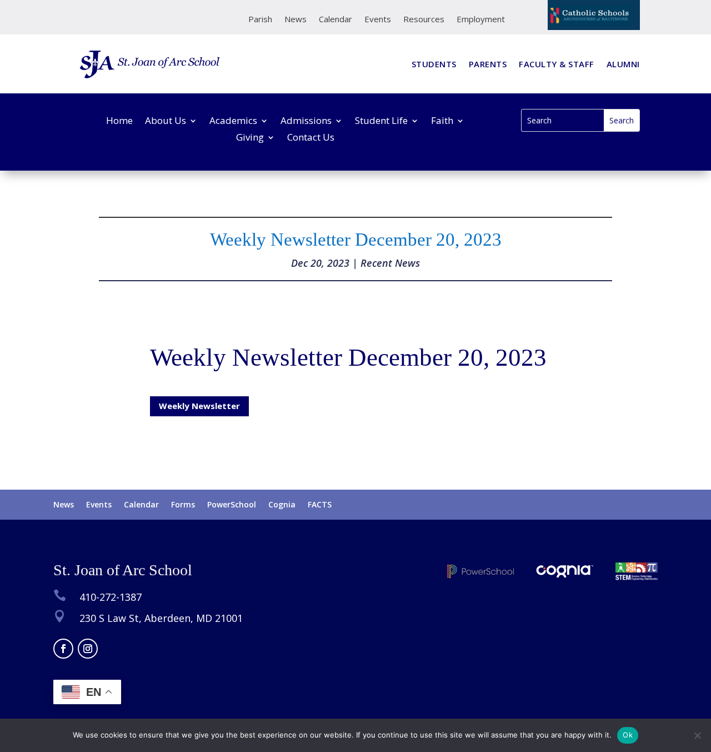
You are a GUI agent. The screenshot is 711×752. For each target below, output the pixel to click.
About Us (165, 122)
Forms (183, 505)
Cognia (282, 505)
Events (377, 19)
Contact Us (310, 138)
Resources (423, 19)
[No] (697, 735)
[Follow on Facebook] (63, 649)
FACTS (320, 505)
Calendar (335, 19)
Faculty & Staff (556, 64)
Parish (260, 19)
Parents (488, 64)
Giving (250, 138)
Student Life (381, 122)
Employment (481, 19)
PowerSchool (231, 505)
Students (434, 64)
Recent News (390, 263)
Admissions (306, 122)
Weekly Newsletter (199, 405)
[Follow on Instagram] (88, 649)
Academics (233, 122)
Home (119, 122)
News (295, 19)
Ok (628, 734)
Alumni (623, 64)
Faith (442, 122)
